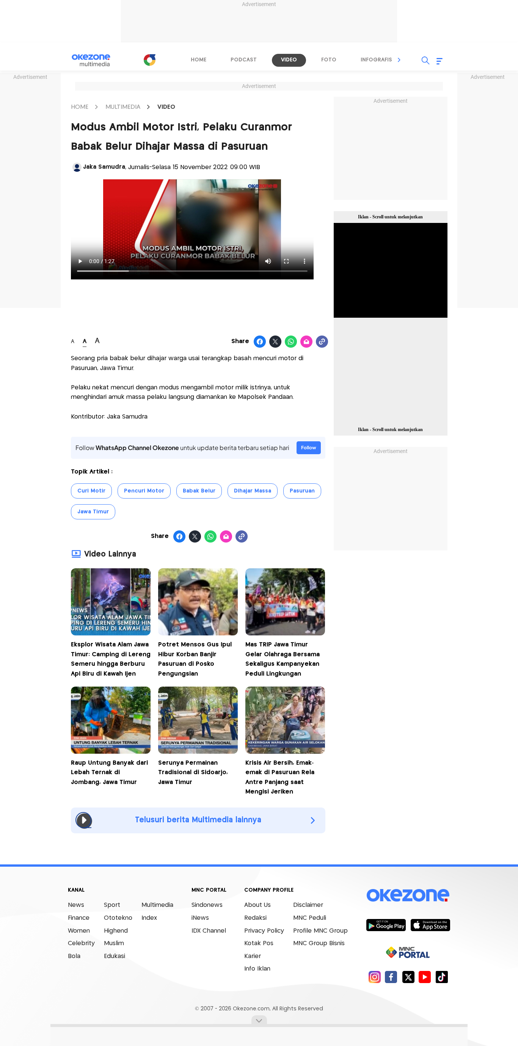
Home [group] (198, 60)
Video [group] (289, 60)
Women (79, 931)
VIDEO (166, 107)
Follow (308, 447)
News (76, 905)
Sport (112, 905)
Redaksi (255, 918)
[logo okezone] (408, 895)
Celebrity (81, 943)
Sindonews (207, 905)
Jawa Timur (93, 511)
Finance (78, 918)
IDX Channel (209, 931)
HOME (79, 107)
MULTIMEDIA (122, 107)
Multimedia (157, 905)
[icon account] (77, 167)
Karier (252, 956)
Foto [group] (328, 60)
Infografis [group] (376, 60)
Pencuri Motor (144, 491)
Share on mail (306, 342)
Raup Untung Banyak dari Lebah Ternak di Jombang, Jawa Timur (109, 772)
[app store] (430, 924)
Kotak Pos (258, 943)
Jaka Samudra (104, 167)
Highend (116, 931)
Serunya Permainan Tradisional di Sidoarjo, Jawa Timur (193, 772)
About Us (257, 905)
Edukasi (114, 956)
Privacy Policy (264, 931)
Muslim (114, 943)
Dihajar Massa (252, 491)
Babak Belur (199, 491)
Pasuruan (302, 491)
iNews (200, 918)
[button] (399, 60)
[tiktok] (441, 977)
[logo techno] (96, 60)
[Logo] (149, 60)
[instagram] (374, 977)
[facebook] (391, 977)
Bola (74, 956)
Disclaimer (308, 905)
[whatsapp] (291, 342)
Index (149, 918)
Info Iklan (257, 969)
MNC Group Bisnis (319, 943)
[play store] (386, 924)
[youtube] (425, 977)
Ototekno (118, 918)
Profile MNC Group (320, 931)
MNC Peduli (309, 918)
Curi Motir (91, 491)
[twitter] (408, 977)
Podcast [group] (244, 60)
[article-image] (111, 633)
